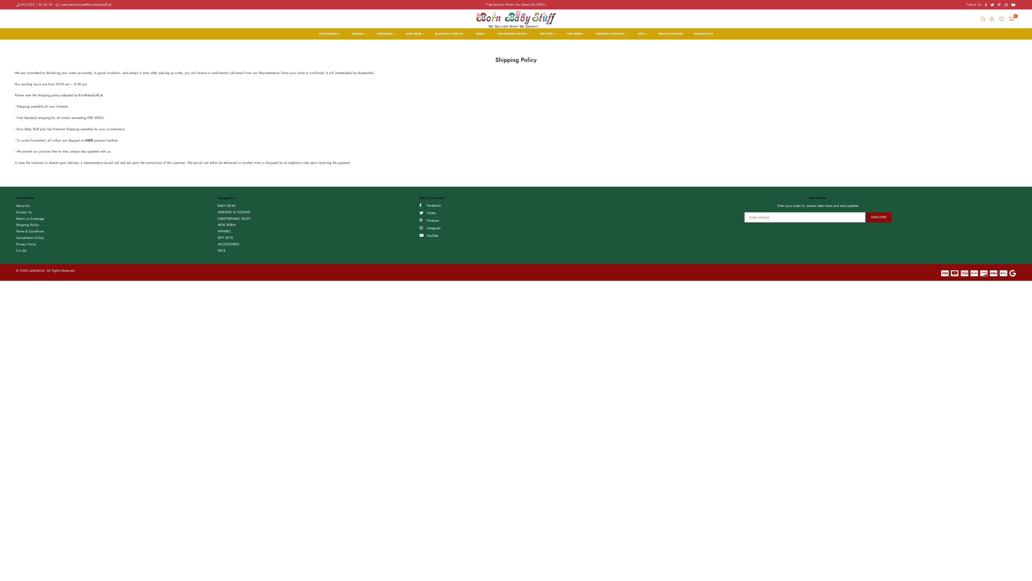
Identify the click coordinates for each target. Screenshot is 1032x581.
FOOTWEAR (385, 34)
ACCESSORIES (328, 34)
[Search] (983, 19)
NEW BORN (575, 34)
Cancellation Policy (30, 237)
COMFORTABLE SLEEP (512, 34)
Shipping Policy (27, 224)
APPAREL (358, 34)
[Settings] (992, 19)
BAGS (480, 34)
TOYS (642, 34)
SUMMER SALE (703, 34)
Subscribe (879, 217)
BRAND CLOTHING (670, 34)
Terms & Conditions (30, 231)
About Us (23, 205)
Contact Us (24, 212)
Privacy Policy (26, 244)
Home (19, 44)
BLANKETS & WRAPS (449, 34)
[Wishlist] (1001, 19)
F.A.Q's (21, 250)
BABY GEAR (414, 34)
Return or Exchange (30, 218)
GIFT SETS (547, 34)
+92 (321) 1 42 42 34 (36, 4)
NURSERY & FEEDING (610, 34)
